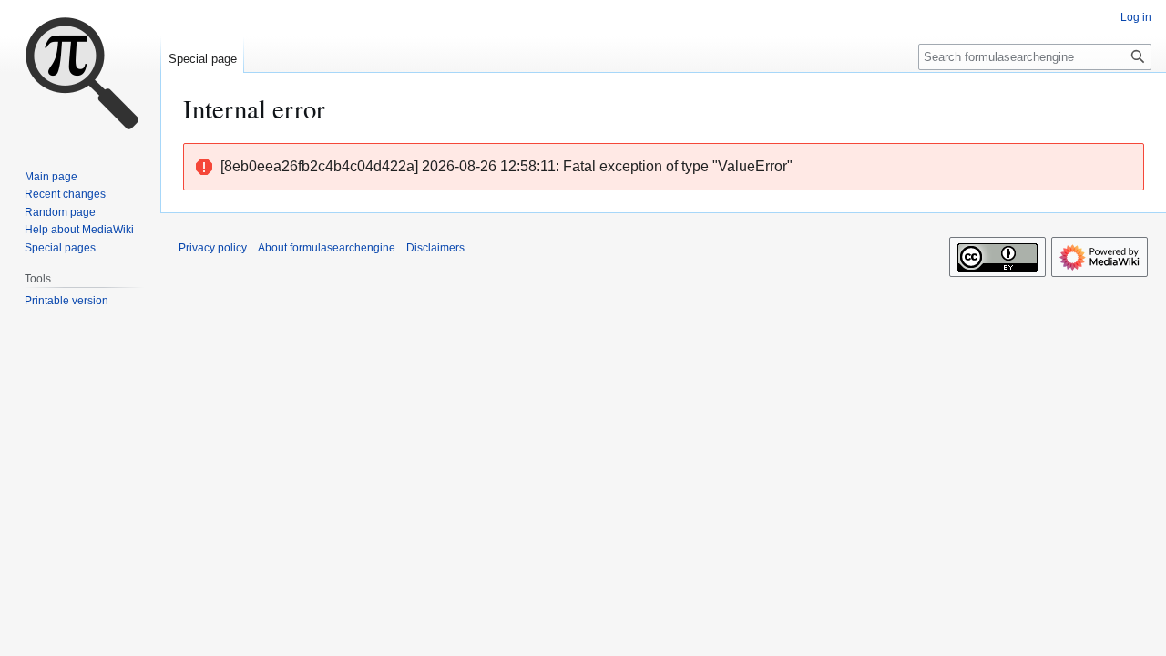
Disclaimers (435, 247)
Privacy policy (213, 247)
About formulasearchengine (326, 247)
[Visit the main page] (80, 73)
